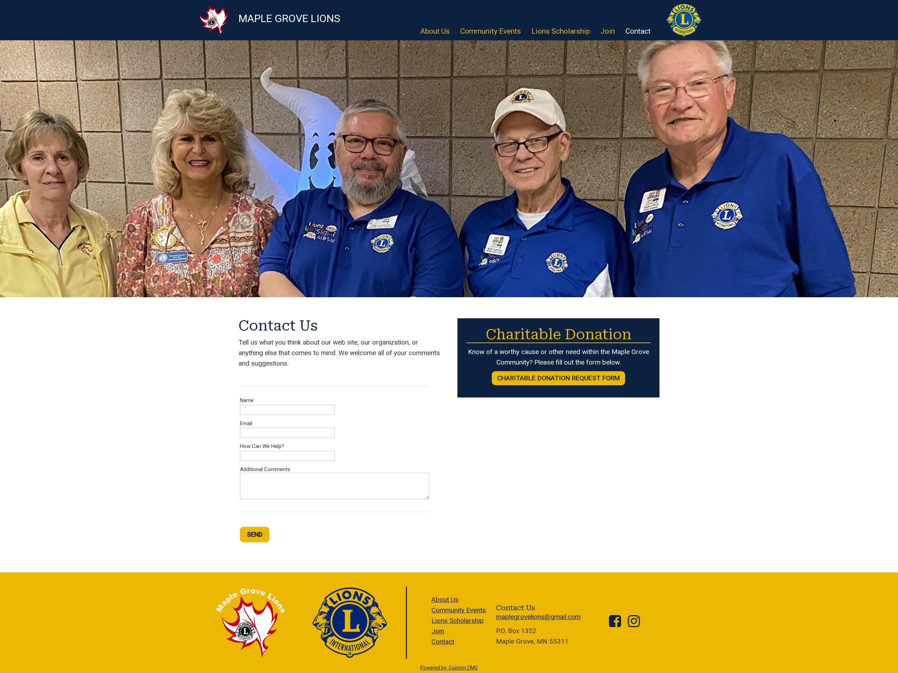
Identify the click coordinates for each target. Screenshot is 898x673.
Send (254, 534)
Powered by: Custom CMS (449, 668)
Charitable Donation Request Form (558, 378)
